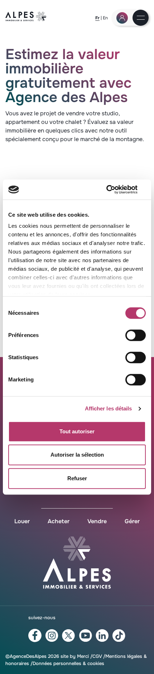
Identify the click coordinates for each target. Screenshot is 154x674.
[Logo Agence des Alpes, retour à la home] (26, 19)
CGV (97, 656)
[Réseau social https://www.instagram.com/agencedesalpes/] (51, 635)
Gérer (132, 521)
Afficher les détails (108, 408)
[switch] (135, 335)
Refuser (77, 478)
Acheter (58, 521)
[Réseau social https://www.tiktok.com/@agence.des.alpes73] (119, 635)
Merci (83, 656)
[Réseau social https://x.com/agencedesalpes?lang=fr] (68, 635)
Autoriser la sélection (77, 455)
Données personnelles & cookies (68, 663)
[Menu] (141, 18)
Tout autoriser (77, 431)
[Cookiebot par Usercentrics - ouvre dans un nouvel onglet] (114, 189)
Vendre (97, 521)
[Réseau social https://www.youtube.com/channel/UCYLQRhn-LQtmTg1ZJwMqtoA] (85, 635)
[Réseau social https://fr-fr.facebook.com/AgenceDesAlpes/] (35, 635)
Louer (22, 521)
